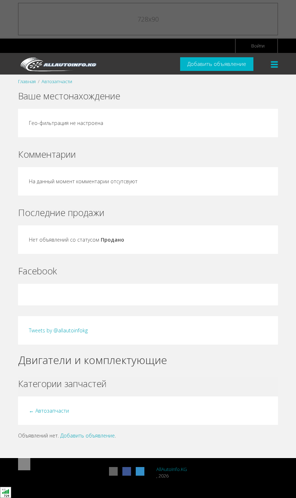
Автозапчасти (57, 81)
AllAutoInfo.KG (171, 469)
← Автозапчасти (49, 410)
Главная (27, 81)
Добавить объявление (216, 63)
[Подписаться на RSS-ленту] (113, 471)
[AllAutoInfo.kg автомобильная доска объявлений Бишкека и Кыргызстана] (57, 63)
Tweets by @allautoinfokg (58, 330)
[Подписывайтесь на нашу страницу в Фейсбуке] (126, 471)
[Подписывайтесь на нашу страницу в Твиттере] (140, 471)
